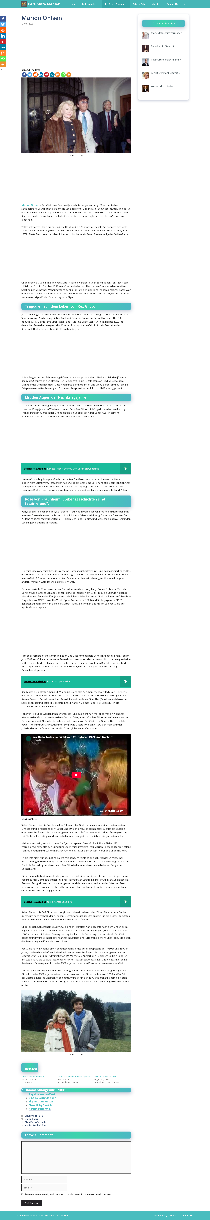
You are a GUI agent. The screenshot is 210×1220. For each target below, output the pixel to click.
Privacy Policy (139, 4)
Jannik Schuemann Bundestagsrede (74, 1076)
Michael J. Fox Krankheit (105, 1076)
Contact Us (172, 4)
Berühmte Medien (44, 4)
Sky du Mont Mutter (41, 1101)
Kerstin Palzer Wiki (40, 1108)
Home (73, 4)
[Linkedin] (40, 74)
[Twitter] (29, 74)
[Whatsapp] (63, 74)
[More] (68, 74)
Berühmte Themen (114, 4)
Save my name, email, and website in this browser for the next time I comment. (69, 1194)
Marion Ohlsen (30, 205)
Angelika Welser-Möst (42, 1094)
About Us (156, 4)
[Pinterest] (46, 74)
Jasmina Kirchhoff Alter (35, 1125)
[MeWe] (52, 74)
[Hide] (1, 70)
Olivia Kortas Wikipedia (35, 1122)
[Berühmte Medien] (24, 4)
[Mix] (57, 74)
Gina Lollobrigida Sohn (42, 1098)
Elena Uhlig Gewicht (41, 1105)
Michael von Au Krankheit (33, 1076)
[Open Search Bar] (185, 4)
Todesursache (89, 4)
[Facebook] (24, 74)
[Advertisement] (76, 47)
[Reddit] (35, 74)
